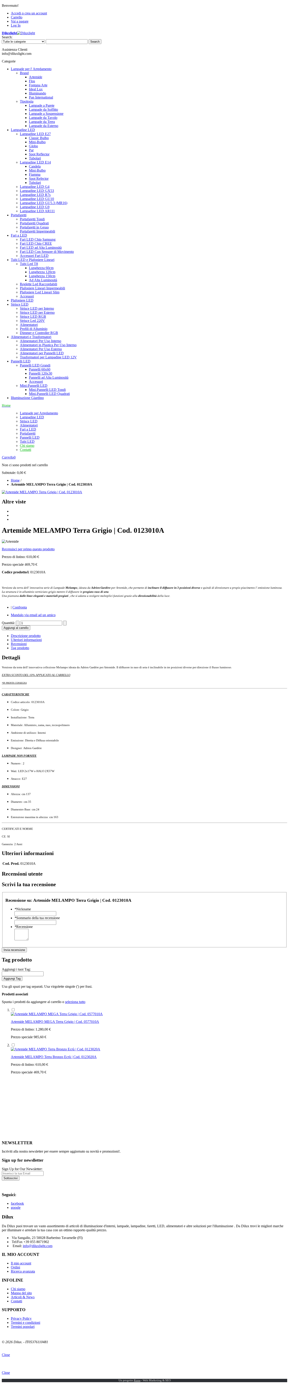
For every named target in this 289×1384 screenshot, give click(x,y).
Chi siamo (27, 445)
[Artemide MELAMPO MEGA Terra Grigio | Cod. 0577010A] (57, 1014)
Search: (7, 37)
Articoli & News (23, 1297)
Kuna (137, 1380)
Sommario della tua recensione (37, 918)
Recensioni (19, 644)
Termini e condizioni (25, 1322)
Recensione (23, 927)
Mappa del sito (21, 1293)
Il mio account (21, 1263)
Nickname (22, 909)
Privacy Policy (21, 1318)
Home (15, 480)
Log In (16, 25)
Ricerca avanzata (23, 1271)
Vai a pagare (19, 21)
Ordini (15, 1267)
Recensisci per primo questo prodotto (28, 549)
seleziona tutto (75, 1002)
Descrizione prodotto (26, 636)
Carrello (16, 17)
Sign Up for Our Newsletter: (22, 1169)
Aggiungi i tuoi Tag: (16, 969)
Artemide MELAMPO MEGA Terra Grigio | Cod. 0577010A (55, 1022)
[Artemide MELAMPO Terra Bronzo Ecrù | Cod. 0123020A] (55, 1049)
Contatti (25, 450)
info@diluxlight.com (37, 1246)
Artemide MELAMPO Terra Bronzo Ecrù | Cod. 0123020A (54, 1057)
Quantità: (8, 623)
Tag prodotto (20, 648)
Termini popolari (23, 1327)
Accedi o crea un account (29, 13)
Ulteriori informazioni (26, 640)
